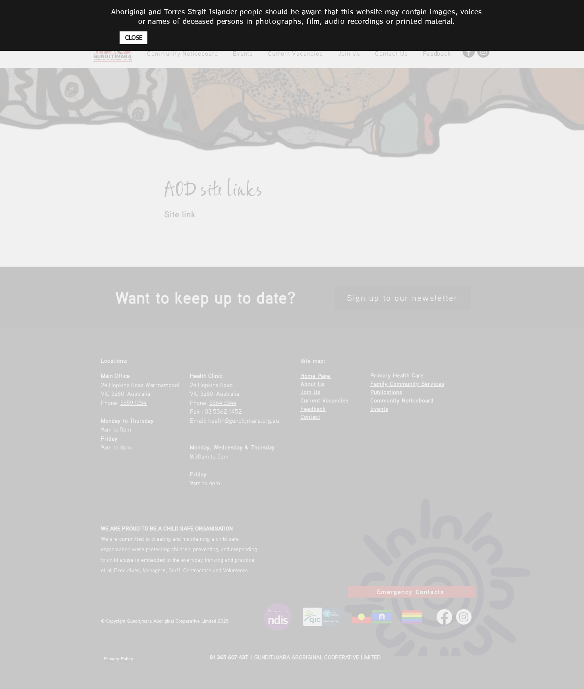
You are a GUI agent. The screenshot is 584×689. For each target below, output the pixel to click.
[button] (133, 37)
